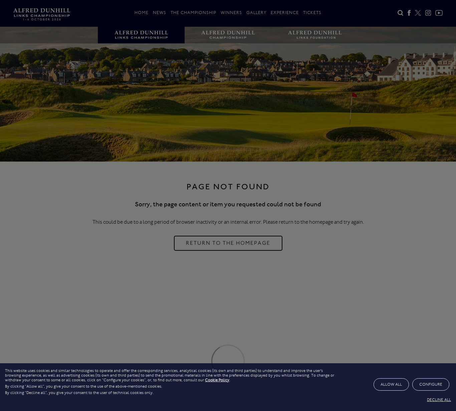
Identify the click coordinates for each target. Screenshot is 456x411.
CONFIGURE (430, 384)
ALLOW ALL (391, 384)
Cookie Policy (217, 380)
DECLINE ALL (439, 399)
